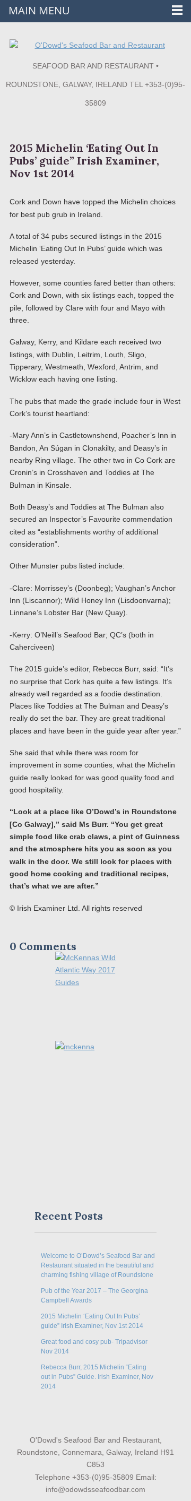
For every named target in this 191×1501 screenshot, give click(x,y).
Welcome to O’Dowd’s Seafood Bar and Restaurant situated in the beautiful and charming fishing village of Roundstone (98, 1265)
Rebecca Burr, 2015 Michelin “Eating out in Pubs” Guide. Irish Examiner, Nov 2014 (97, 1377)
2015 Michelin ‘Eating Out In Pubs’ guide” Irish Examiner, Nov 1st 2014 (84, 160)
